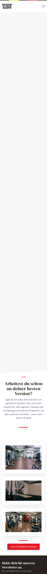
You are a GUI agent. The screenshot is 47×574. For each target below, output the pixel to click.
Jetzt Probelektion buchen (23, 546)
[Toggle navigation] (43, 6)
